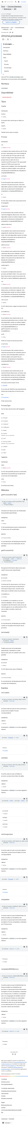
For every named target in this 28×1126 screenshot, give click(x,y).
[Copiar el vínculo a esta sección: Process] (8, 137)
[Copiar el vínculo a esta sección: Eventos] (9, 688)
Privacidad (11, 1118)
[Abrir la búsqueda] (16, 2)
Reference (7, 9)
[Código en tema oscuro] (24, 499)
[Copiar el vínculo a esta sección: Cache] (7, 106)
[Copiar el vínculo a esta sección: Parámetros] (9, 517)
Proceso (6, 750)
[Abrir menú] (2, 2)
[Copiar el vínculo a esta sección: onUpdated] (10, 900)
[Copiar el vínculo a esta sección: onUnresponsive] (14, 834)
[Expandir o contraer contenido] (13, 44)
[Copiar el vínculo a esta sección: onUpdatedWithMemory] (20, 969)
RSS (2, 1112)
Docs (3, 6)
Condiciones (4, 1118)
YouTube (3, 1107)
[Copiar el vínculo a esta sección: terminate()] (10, 632)
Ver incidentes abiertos (6, 1084)
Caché (4, 178)
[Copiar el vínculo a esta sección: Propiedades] (9, 111)
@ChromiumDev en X (6, 1105)
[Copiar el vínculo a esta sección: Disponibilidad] (14, 93)
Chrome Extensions (14, 6)
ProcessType (6, 397)
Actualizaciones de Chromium (8, 1091)
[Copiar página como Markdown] (8, 39)
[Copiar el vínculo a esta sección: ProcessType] (12, 406)
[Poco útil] (12, 32)
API (15, 9)
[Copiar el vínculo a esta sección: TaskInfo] (8, 457)
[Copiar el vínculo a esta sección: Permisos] (10, 84)
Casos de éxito (4, 1093)
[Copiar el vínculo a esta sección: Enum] (5, 413)
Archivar (3, 1096)
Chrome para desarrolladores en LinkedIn (11, 1110)
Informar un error (5, 1081)
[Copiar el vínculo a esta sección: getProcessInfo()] (14, 550)
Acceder (23, 2)
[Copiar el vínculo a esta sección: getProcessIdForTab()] (18, 495)
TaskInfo (5, 385)
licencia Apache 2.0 (11, 1065)
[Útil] (10, 32)
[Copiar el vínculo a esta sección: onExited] (9, 758)
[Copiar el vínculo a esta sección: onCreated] (10, 693)
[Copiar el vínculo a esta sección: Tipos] (7, 102)
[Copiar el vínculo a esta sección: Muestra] (7, 534)
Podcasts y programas (6, 1098)
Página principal (5, 27)
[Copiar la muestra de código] (27, 499)
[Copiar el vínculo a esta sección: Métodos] (10, 490)
